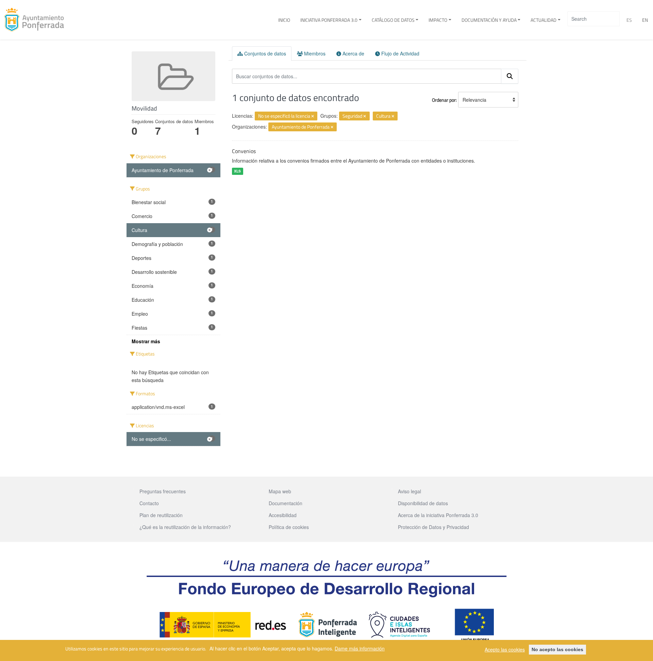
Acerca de (352, 53)
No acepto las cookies (557, 649)
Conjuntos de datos (264, 53)
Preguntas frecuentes (162, 491)
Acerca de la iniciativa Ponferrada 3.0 (438, 515)
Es (629, 19)
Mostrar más (146, 341)
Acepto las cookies (505, 649)
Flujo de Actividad (399, 53)
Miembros (314, 53)
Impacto (438, 19)
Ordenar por (444, 99)
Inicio (284, 19)
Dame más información (360, 648)
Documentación (285, 503)
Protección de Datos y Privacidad (433, 527)
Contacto (149, 503)
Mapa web (280, 491)
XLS (237, 170)
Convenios (244, 151)
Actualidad (543, 19)
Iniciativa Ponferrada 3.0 (328, 19)
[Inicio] (36, 20)
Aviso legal (409, 491)
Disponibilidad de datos (423, 503)
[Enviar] (510, 76)
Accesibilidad (283, 515)
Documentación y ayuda (489, 19)
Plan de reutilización (161, 515)
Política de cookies (289, 527)
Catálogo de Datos (393, 19)
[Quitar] (312, 116)
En (645, 19)
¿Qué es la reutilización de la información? (185, 527)
